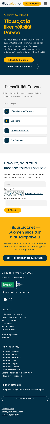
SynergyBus (20, 277)
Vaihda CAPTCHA (34, 194)
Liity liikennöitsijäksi (26, 399)
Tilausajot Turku (10, 354)
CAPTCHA (9, 189)
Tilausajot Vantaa (10, 367)
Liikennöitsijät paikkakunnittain (17, 373)
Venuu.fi (5, 338)
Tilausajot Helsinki (10, 351)
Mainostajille (8, 326)
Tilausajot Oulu (9, 360)
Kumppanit (7, 323)
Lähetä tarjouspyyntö (12, 314)
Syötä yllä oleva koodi (15, 198)
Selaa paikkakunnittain (22, 66)
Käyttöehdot (8, 409)
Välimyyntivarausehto (12, 412)
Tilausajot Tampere (11, 357)
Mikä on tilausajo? (10, 320)
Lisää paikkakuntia (11, 370)
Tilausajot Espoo (10, 364)
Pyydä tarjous (32, 3)
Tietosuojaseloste (10, 415)
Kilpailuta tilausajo (20, 60)
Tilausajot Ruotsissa (12, 376)
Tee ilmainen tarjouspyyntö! (29, 258)
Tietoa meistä (8, 329)
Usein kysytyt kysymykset (14, 317)
